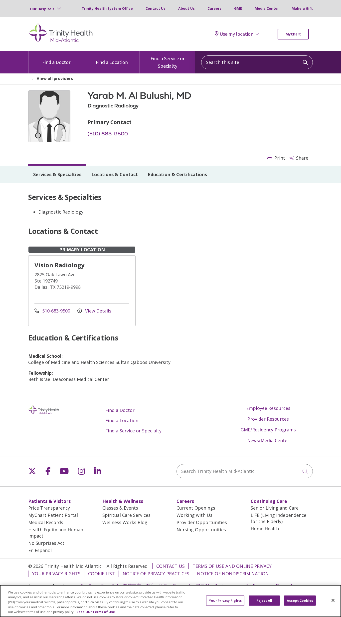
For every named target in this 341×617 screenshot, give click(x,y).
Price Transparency (49, 508)
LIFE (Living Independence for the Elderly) (278, 518)
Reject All (264, 600)
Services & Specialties (57, 174)
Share (301, 158)
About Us (186, 8)
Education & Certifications (177, 174)
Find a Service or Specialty (167, 62)
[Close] (333, 600)
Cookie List (101, 574)
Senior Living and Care (275, 508)
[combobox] (257, 62)
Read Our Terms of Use (95, 612)
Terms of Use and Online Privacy (232, 566)
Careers (214, 8)
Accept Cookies (300, 600)
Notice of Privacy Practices (156, 574)
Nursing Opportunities (201, 530)
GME (238, 8)
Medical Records (45, 522)
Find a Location (112, 62)
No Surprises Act (46, 543)
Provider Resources (268, 419)
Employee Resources (268, 408)
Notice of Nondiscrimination (233, 574)
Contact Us (156, 8)
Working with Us (194, 515)
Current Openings (195, 508)
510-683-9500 (56, 311)
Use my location (236, 33)
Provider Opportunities (201, 522)
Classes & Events (120, 508)
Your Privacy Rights (56, 574)
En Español (40, 550)
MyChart (293, 34)
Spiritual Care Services (126, 515)
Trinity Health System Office (107, 8)
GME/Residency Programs (268, 430)
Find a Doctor (56, 62)
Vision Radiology (59, 265)
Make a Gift (302, 8)
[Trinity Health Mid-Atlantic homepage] (60, 41)
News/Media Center (268, 440)
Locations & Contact (114, 174)
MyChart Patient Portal (53, 515)
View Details (97, 311)
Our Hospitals (42, 8)
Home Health (265, 529)
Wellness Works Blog (124, 522)
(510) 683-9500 (108, 133)
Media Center (267, 8)
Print (279, 158)
